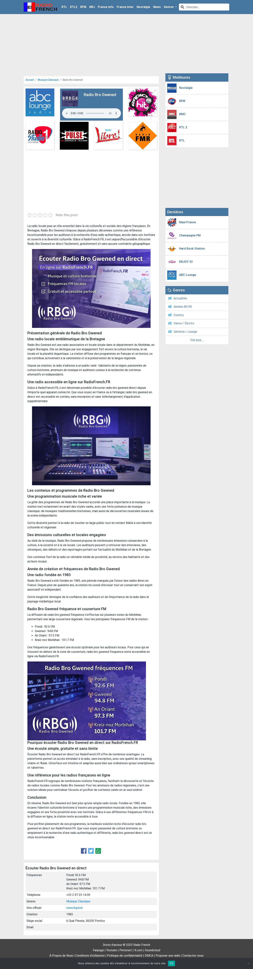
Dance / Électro (184, 323)
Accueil (30, 79)
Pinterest (125, 950)
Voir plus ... (197, 340)
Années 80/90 (183, 306)
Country (179, 315)
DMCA (149, 955)
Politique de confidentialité (124, 955)
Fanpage (98, 950)
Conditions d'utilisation (90, 955)
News (157, 7)
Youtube (111, 950)
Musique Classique (48, 79)
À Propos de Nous (61, 955)
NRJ (92, 7)
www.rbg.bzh (74, 908)
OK (171, 963)
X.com (138, 950)
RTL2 (73, 7)
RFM (83, 7)
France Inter (125, 7)
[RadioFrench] (40, 7)
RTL (64, 7)
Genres (169, 7)
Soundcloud (152, 950)
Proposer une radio (168, 955)
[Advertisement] (126, 44)
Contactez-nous (193, 955)
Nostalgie (143, 7)
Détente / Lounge (185, 331)
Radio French (141, 945)
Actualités (180, 298)
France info (106, 7)
